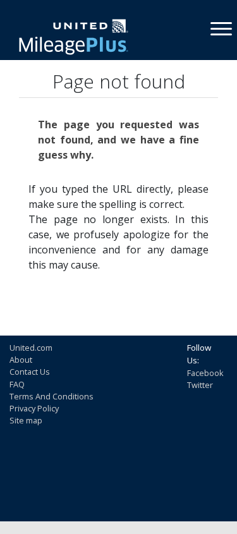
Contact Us (29, 371)
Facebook (205, 373)
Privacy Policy (34, 408)
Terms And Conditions (51, 396)
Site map (25, 420)
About (20, 359)
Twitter (200, 385)
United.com (30, 347)
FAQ (17, 384)
